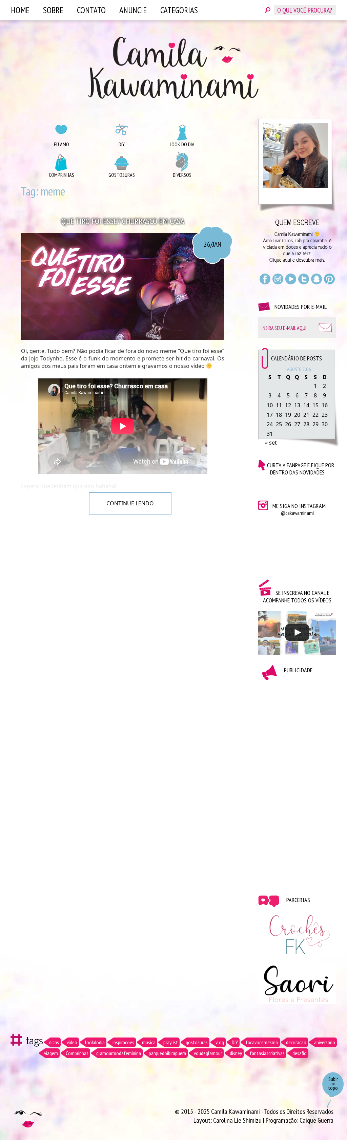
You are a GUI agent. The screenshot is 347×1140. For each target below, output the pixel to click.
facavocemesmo (262, 1042)
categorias (179, 10)
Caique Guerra (316, 1120)
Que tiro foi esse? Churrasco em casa (122, 221)
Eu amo (61, 144)
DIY (122, 144)
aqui (287, 260)
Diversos (182, 174)
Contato (91, 10)
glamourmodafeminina (118, 1053)
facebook (265, 279)
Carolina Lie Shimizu (238, 1120)
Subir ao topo (333, 1083)
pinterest (329, 279)
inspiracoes (123, 1042)
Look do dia (182, 144)
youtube (290, 279)
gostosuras (197, 1042)
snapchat (316, 279)
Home (20, 10)
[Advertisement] (297, 782)
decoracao (296, 1042)
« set (271, 442)
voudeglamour (208, 1053)
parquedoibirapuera (167, 1053)
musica (149, 1042)
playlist (170, 1042)
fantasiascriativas (267, 1053)
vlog (220, 1042)
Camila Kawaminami (173, 68)
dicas (54, 1042)
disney (236, 1053)
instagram (277, 279)
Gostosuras (121, 174)
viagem (51, 1053)
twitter (303, 279)
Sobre (53, 10)
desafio (299, 1053)
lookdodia (95, 1042)
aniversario (324, 1042)
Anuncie (133, 10)
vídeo (72, 1042)
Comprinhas (61, 174)
